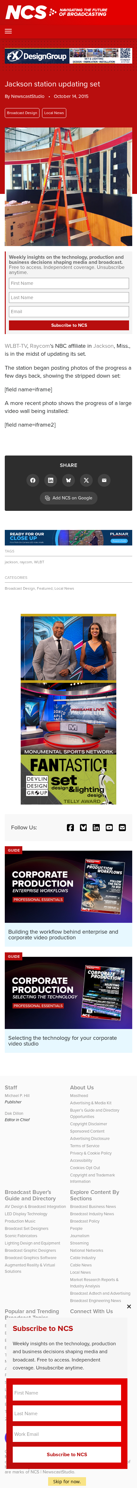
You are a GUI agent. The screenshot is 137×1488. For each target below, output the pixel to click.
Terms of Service (84, 1146)
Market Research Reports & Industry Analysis (94, 1283)
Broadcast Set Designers (26, 1228)
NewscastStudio (28, 96)
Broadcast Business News (93, 1206)
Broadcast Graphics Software (30, 1258)
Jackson (103, 346)
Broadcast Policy (84, 1221)
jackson (11, 562)
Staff (11, 1087)
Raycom (40, 346)
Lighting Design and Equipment (32, 1243)
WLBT (39, 562)
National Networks (86, 1250)
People (76, 1228)
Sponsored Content (87, 1131)
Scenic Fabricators (21, 1236)
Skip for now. (67, 1481)
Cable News (81, 1265)
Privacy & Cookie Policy (91, 1153)
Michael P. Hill (17, 1096)
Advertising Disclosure (90, 1138)
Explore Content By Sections (94, 1195)
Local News (54, 113)
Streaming (79, 1243)
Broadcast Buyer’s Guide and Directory (30, 1195)
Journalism (80, 1236)
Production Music (20, 1221)
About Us (82, 1087)
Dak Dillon (14, 1113)
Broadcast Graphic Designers (30, 1250)
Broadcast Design (22, 113)
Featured (45, 588)
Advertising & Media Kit (91, 1103)
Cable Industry (83, 1258)
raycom (26, 562)
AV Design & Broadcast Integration (35, 1206)
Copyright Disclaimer (88, 1124)
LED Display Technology (26, 1214)
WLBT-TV (16, 346)
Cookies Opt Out (85, 1168)
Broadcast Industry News (92, 1214)
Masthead (79, 1096)
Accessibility (81, 1160)
